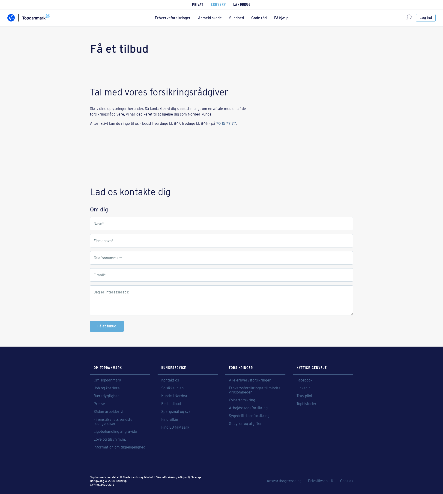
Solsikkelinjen (172, 388)
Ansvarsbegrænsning (284, 481)
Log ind (425, 17)
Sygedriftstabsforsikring (249, 416)
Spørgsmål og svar (176, 412)
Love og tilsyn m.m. (110, 439)
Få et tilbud (106, 326)
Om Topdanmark (107, 380)
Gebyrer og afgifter (245, 424)
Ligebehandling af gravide (115, 432)
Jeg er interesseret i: (111, 292)
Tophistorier (306, 404)
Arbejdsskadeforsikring (248, 408)
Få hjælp (281, 18)
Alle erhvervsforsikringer (250, 380)
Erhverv (218, 4)
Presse (99, 404)
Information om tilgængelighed (119, 447)
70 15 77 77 (226, 123)
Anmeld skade (210, 18)
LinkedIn (303, 388)
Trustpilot (304, 396)
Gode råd (259, 18)
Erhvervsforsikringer (173, 18)
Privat (197, 4)
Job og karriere (107, 388)
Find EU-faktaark (175, 427)
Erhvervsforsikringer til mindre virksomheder (255, 390)
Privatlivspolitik (321, 481)
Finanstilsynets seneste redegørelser (113, 422)
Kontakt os (170, 380)
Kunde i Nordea (174, 396)
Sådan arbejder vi (108, 412)
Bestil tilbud (171, 404)
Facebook (304, 380)
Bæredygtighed (107, 396)
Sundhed (236, 18)
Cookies (346, 481)
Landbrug (242, 4)
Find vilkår (170, 420)
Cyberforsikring (242, 400)
